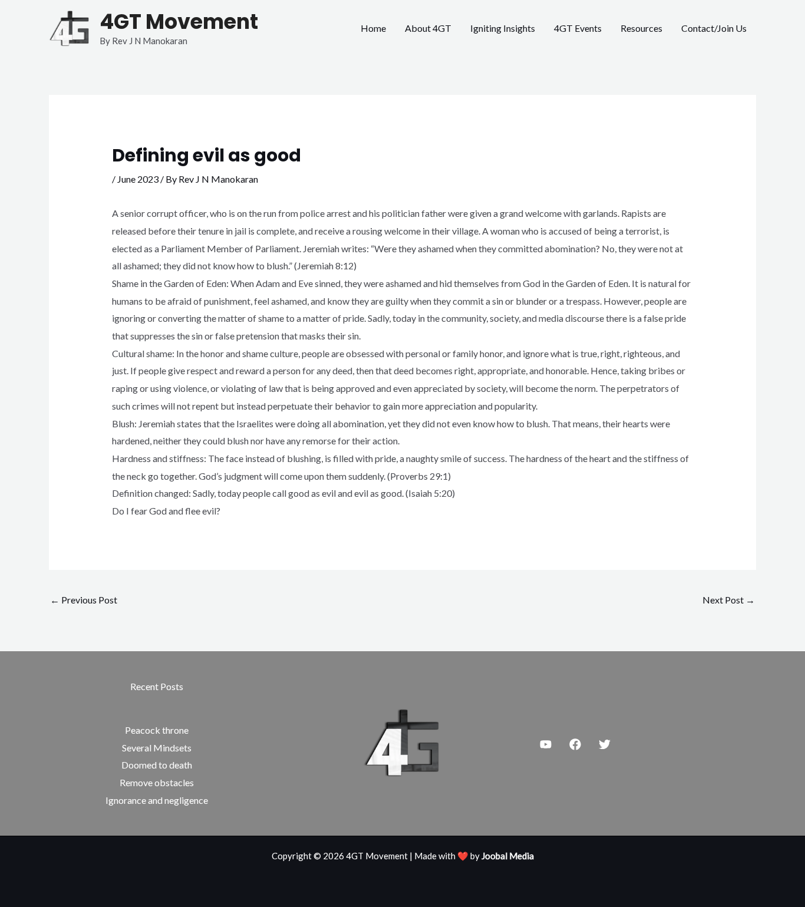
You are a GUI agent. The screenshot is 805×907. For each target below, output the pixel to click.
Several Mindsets (157, 747)
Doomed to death (156, 764)
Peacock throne (157, 730)
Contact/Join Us (714, 28)
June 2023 (138, 178)
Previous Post (83, 599)
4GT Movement (179, 21)
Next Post (728, 599)
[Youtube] (546, 744)
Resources (641, 28)
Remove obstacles (157, 782)
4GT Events (578, 28)
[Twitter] (605, 744)
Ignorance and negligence (156, 800)
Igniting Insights (502, 28)
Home (373, 28)
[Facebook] (575, 744)
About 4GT (428, 28)
